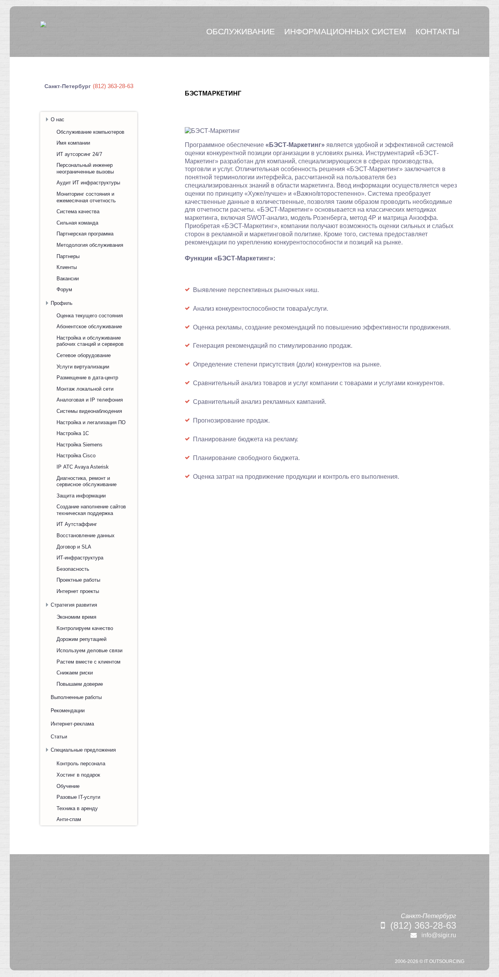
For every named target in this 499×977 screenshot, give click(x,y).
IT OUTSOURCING (444, 961)
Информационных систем (345, 31)
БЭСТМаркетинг (213, 93)
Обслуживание (240, 31)
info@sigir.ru (438, 935)
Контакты (438, 31)
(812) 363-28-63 (423, 925)
